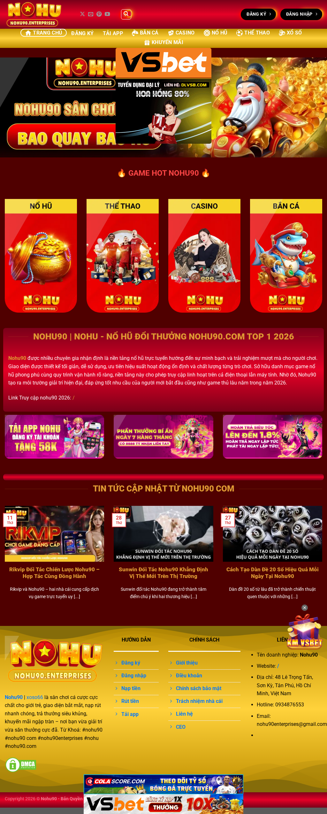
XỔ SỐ (294, 33)
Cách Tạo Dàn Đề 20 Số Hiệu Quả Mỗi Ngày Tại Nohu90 (272, 573)
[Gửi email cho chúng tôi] (90, 14)
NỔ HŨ (220, 33)
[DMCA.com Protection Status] (21, 765)
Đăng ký (82, 33)
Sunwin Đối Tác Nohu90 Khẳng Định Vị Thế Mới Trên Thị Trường (163, 573)
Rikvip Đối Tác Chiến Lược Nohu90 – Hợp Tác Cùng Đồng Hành (54, 573)
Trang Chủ (47, 33)
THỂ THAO (257, 33)
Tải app (113, 33)
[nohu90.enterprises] (37, 14)
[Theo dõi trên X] (82, 14)
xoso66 (35, 697)
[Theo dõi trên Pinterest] (99, 14)
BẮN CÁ (149, 33)
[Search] (126, 14)
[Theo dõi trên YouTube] (107, 14)
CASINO (185, 33)
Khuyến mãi (167, 42)
